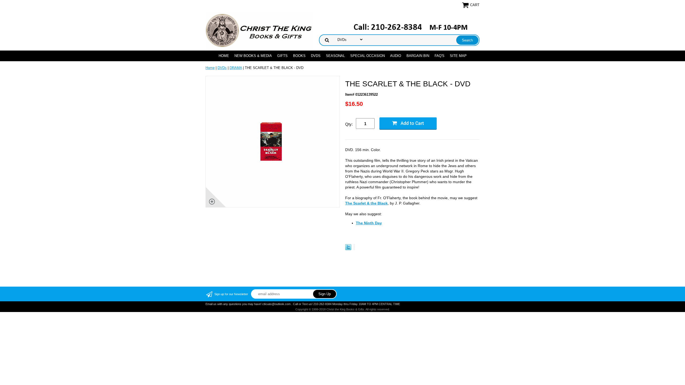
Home (224, 56)
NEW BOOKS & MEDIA (253, 56)
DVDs (316, 56)
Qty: (349, 124)
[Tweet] (348, 249)
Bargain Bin (417, 56)
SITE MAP (458, 56)
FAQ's (439, 56)
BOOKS (299, 56)
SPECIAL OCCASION (367, 56)
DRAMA (236, 68)
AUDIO (395, 56)
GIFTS (282, 56)
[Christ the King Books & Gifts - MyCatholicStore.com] (259, 31)
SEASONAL (335, 56)
